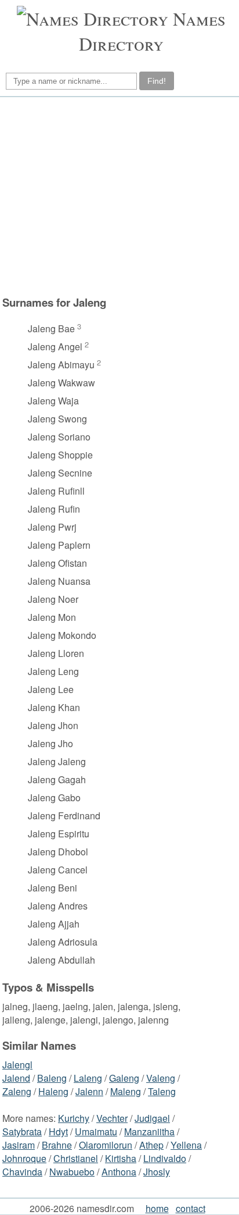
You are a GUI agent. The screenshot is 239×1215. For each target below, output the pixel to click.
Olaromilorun (105, 1145)
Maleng (125, 1091)
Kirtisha (120, 1158)
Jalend (16, 1078)
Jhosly (156, 1171)
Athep (151, 1145)
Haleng (53, 1091)
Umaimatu (96, 1131)
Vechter (112, 1118)
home (157, 1208)
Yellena (186, 1145)
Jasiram (18, 1145)
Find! (156, 81)
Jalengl (17, 1064)
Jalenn (89, 1091)
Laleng (88, 1078)
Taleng (162, 1091)
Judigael (152, 1118)
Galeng (124, 1078)
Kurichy (73, 1118)
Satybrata (22, 1131)
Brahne (57, 1145)
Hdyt (58, 1131)
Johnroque (24, 1158)
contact (190, 1208)
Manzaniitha (149, 1131)
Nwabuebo (72, 1171)
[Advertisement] (117, 196)
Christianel (75, 1158)
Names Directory (152, 31)
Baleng (52, 1078)
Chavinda (22, 1171)
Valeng (160, 1078)
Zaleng (16, 1091)
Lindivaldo (164, 1158)
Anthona (119, 1171)
